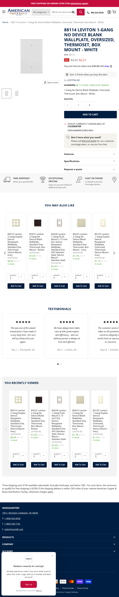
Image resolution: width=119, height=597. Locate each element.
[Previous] (5, 253)
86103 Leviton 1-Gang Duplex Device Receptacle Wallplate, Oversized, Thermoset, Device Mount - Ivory (102, 244)
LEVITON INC (73, 80)
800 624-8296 (89, 140)
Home (5, 22)
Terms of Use (82, 588)
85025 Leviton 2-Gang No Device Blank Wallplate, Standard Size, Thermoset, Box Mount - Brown (37, 242)
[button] (73, 12)
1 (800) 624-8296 (12, 518)
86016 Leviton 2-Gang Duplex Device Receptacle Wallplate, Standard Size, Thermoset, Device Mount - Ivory (15, 244)
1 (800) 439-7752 (12, 523)
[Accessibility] (109, 12)
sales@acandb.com (13, 529)
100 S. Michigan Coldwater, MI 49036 (20, 513)
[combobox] (64, 12)
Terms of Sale (68, 588)
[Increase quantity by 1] (89, 105)
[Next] (114, 253)
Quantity (68, 99)
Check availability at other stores (80, 130)
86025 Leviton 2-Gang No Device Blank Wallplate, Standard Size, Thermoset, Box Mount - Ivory (81, 242)
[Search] (81, 12)
